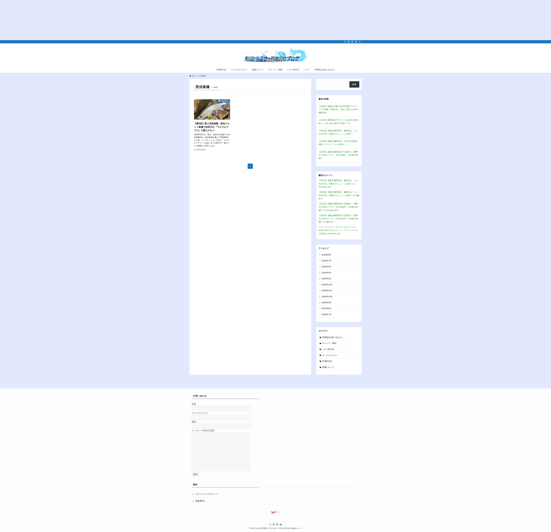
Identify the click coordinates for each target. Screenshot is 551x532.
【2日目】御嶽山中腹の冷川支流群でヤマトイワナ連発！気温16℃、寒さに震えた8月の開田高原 (338, 109)
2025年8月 (326, 308)
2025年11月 (327, 290)
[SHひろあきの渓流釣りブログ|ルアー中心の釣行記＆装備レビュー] (275, 55)
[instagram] (348, 41)
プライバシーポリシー (206, 494)
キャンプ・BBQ (329, 343)
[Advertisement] (86, 20)
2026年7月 (326, 260)
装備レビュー (328, 367)
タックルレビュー (330, 355)
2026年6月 (326, 266)
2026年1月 (326, 278)
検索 (354, 84)
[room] (352, 41)
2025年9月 (326, 302)
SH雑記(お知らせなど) (332, 337)
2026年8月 (326, 255)
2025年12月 (327, 284)
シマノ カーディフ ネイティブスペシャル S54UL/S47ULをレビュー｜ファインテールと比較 (338, 230)
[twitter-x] (345, 41)
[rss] (356, 41)
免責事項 (199, 501)
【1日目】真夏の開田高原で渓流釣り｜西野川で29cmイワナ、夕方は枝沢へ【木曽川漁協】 (338, 155)
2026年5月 (326, 273)
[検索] (360, 41)
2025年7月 (326, 314)
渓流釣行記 (327, 361)
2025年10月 (327, 296)
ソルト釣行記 (328, 349)
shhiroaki (323, 187)
